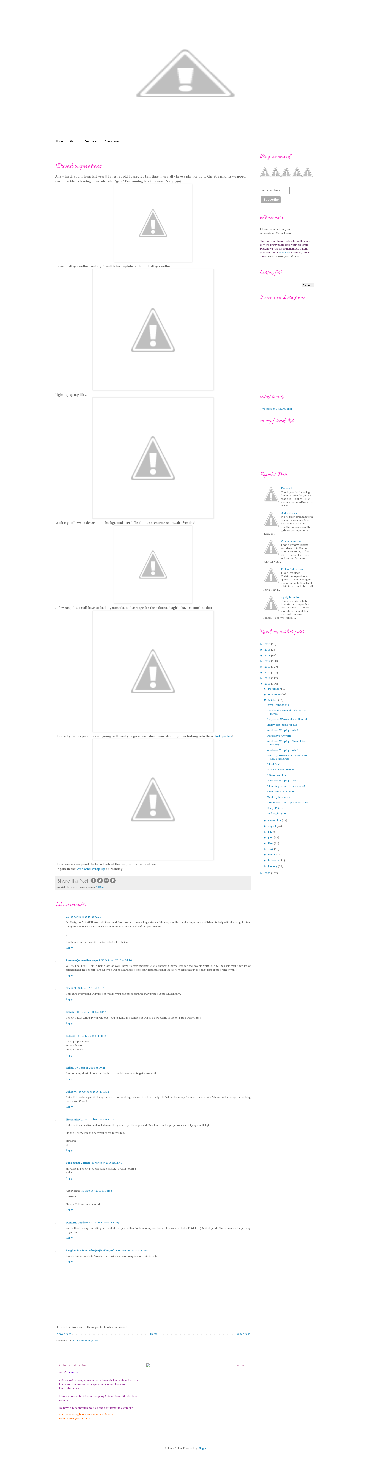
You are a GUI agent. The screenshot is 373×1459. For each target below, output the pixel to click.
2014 (267, 661)
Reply (69, 947)
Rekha (70, 1067)
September (275, 820)
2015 (267, 655)
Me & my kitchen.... (278, 797)
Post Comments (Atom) (85, 1340)
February (274, 860)
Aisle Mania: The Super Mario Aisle (287, 802)
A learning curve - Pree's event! (286, 786)
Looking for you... (277, 813)
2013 (267, 666)
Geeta (69, 988)
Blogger (203, 1448)
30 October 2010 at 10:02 (94, 1091)
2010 (267, 683)
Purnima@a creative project (83, 960)
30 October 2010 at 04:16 (116, 960)
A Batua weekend (277, 775)
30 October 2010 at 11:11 (99, 1119)
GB (67, 916)
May (271, 843)
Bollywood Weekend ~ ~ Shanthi (287, 719)
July (270, 832)
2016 (267, 649)
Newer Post (64, 1334)
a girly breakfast (291, 597)
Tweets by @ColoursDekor (276, 408)
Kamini (70, 1012)
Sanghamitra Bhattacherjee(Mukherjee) (90, 1250)
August (272, 826)
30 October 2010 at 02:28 (86, 916)
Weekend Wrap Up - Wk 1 (282, 780)
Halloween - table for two (282, 724)
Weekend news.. (291, 541)
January (273, 866)
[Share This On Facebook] (93, 883)
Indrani (70, 1036)
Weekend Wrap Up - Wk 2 (282, 750)
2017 (267, 644)
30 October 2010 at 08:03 (89, 988)
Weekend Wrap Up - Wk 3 (282, 730)
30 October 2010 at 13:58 (96, 1190)
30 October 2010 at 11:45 (107, 1163)
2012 (267, 672)
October (273, 700)
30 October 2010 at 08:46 (91, 1036)
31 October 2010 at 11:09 (104, 1222)
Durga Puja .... (275, 808)
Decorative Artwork (279, 735)
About (73, 141)
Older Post (243, 1334)
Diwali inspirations (278, 705)
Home (59, 141)
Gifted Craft (274, 764)
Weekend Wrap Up (91, 869)
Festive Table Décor (293, 569)
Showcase (112, 141)
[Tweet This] (100, 883)
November (274, 694)
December (274, 688)
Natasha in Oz (74, 1119)
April (271, 849)
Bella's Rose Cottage (78, 1163)
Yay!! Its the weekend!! (281, 791)
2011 (267, 678)
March (272, 854)
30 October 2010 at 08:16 (91, 1012)
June (271, 837)
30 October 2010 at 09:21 (90, 1067)
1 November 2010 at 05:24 (132, 1250)
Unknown (71, 1091)
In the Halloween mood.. (282, 769)
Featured (91, 141)
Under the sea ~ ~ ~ (293, 513)
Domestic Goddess (77, 1222)
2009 (267, 873)
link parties (223, 736)
